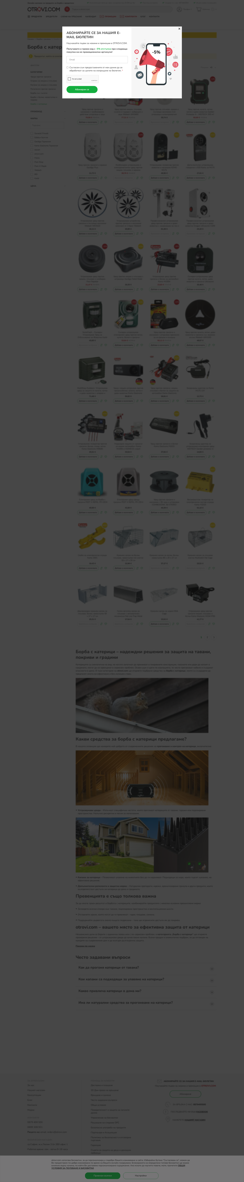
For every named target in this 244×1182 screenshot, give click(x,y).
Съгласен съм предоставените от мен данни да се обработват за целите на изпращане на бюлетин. (95, 69)
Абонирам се (82, 89)
